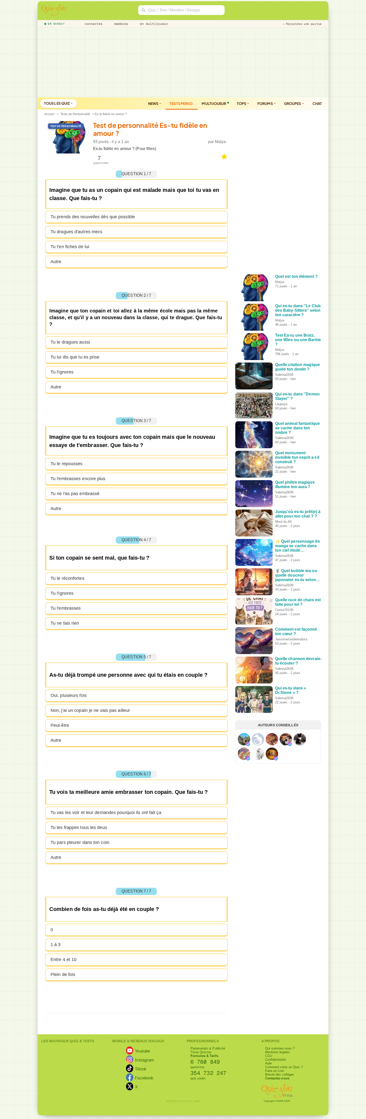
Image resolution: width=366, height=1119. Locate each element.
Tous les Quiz (57, 103)
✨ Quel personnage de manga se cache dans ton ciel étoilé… (297, 545)
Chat (317, 103)
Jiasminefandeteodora (291, 639)
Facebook (144, 1077)
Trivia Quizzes (201, 1052)
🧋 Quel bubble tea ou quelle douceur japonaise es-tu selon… (297, 575)
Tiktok (140, 1068)
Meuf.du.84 (283, 521)
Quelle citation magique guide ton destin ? (297, 367)
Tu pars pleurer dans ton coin (80, 842)
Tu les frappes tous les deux (79, 827)
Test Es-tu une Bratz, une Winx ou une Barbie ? (298, 339)
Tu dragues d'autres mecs (76, 231)
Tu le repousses (67, 463)
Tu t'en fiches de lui (70, 246)
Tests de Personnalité (75, 114)
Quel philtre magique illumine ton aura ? (295, 484)
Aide (268, 1063)
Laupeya (281, 404)
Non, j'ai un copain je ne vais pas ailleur (90, 710)
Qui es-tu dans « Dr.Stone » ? (290, 690)
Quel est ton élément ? (296, 276)
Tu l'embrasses (66, 608)
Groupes (293, 103)
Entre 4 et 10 (63, 959)
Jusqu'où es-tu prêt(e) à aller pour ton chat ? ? (297, 514)
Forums (265, 103)
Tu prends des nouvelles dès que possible (93, 216)
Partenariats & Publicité (207, 1048)
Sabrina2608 (284, 374)
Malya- (221, 142)
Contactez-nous (277, 1078)
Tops (242, 103)
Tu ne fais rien (65, 623)
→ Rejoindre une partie (302, 24)
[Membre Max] (247, 744)
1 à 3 (56, 944)
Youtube (142, 1050)
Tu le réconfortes (67, 578)
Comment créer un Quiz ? (284, 1067)
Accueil (49, 114)
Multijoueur (214, 103)
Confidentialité (275, 1059)
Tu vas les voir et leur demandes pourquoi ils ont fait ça (106, 812)
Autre (56, 261)
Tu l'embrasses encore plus (78, 478)
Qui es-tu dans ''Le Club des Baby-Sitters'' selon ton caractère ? (298, 310)
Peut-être (60, 725)
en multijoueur (153, 24)
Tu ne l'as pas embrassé (75, 493)
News (153, 103)
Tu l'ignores (62, 372)
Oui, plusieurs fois (69, 695)
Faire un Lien (274, 1071)
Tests (182, 103)
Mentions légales (277, 1052)
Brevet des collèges (279, 1074)
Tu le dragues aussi (70, 342)
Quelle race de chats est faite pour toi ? (298, 602)
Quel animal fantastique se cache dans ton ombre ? (297, 428)
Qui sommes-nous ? (280, 1048)
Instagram (144, 1059)
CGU (268, 1056)
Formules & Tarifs (204, 1056)
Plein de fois (63, 974)
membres (120, 24)
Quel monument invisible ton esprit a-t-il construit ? (297, 457)
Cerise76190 (284, 610)
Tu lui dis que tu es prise (75, 357)
